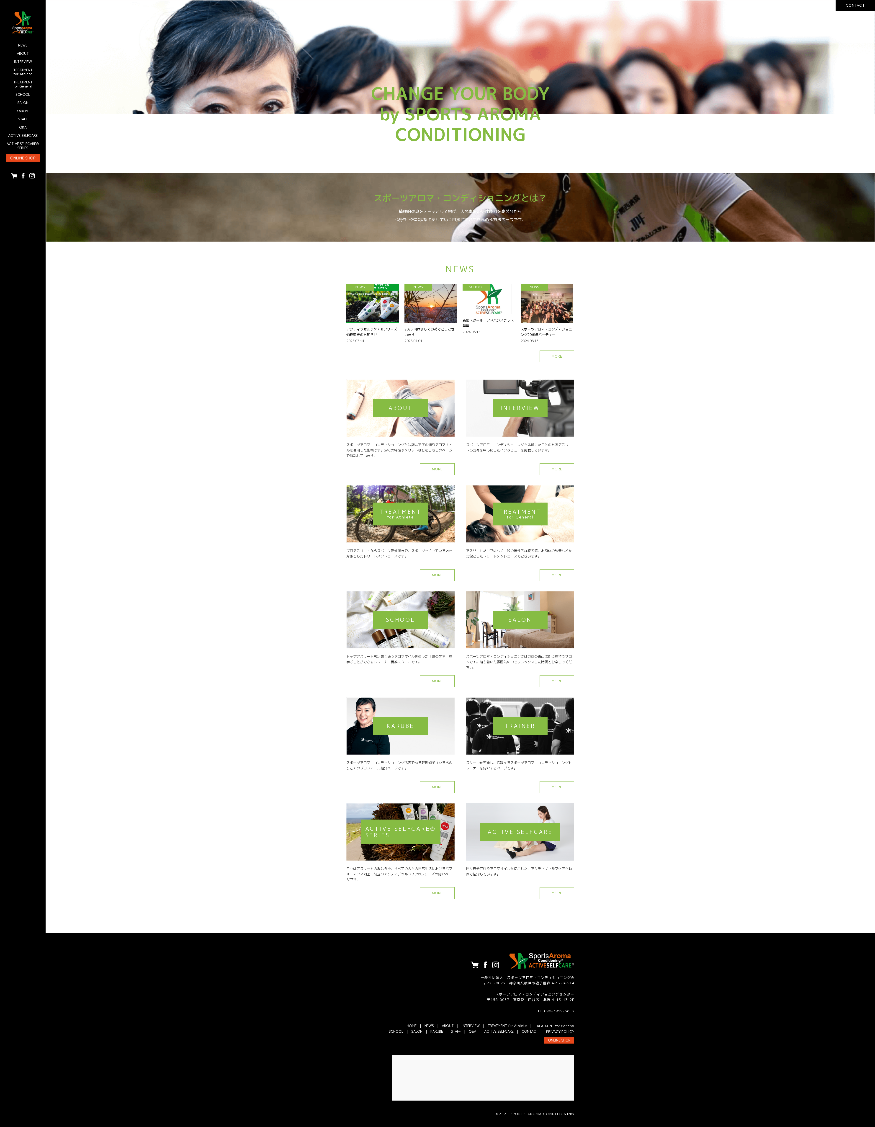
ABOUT (23, 53)
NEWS (23, 45)
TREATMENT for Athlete (23, 71)
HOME (412, 1025)
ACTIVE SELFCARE (23, 135)
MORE (557, 356)
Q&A (23, 127)
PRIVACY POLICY (560, 1031)
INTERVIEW (23, 61)
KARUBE (23, 110)
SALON (22, 102)
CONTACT (530, 1031)
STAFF (23, 119)
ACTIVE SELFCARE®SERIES (23, 145)
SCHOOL (22, 94)
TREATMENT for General (23, 84)
